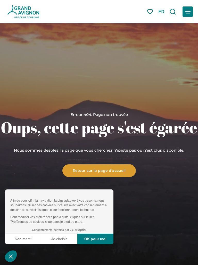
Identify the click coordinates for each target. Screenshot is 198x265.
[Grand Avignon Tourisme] (23, 12)
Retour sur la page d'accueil (99, 170)
